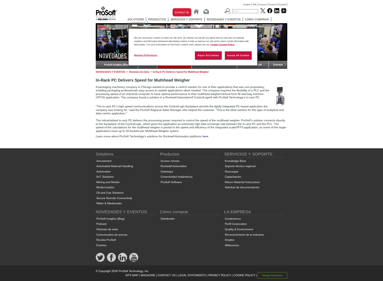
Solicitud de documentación (242, 187)
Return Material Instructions (242, 182)
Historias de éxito (139, 72)
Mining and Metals (107, 182)
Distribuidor (168, 218)
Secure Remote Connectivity (114, 198)
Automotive (103, 171)
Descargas (231, 171)
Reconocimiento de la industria (244, 234)
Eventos (278, 64)
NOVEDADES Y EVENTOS (224, 19)
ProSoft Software (171, 182)
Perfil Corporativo (236, 223)
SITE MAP (131, 275)
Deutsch (273, 4)
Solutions (135, 19)
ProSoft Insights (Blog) (117, 64)
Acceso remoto (170, 160)
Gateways (167, 171)
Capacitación (233, 176)
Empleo (229, 239)
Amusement (104, 160)
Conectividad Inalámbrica (176, 176)
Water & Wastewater (109, 203)
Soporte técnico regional (240, 166)
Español (282, 4)
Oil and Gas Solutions (110, 192)
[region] (193, 47)
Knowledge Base (235, 160)
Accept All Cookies (238, 55)
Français (262, 4)
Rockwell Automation (174, 166)
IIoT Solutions (105, 176)
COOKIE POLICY (244, 275)
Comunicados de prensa (111, 234)
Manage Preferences (145, 55)
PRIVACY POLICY (219, 275)
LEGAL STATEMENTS (192, 275)
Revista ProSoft (106, 239)
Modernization (105, 187)
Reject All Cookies (208, 55)
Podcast (101, 223)
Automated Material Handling (114, 166)
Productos (157, 19)
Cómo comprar (257, 19)
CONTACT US (167, 275)
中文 (255, 4)
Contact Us (182, 12)
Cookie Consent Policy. (222, 44)
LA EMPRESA (136, 23)
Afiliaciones (232, 245)
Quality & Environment (239, 229)
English (247, 4)
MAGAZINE (148, 275)
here (205, 136)
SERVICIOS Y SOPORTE (186, 19)
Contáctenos (233, 218)
